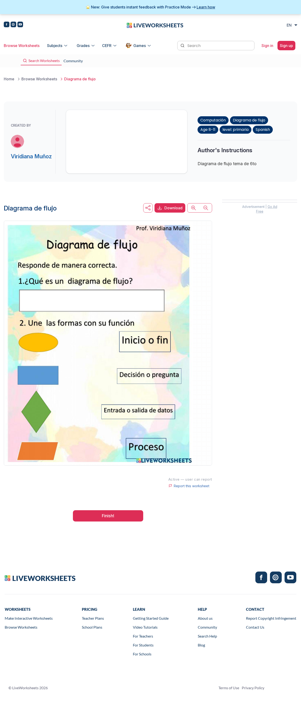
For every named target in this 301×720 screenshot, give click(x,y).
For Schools (142, 654)
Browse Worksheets (22, 45)
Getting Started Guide (151, 618)
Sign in (267, 45)
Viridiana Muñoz (31, 156)
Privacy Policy (253, 687)
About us (205, 618)
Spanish (263, 129)
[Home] (155, 25)
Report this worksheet (191, 486)
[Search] (183, 45)
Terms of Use (228, 687)
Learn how (206, 7)
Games (139, 45)
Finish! (108, 515)
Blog (201, 645)
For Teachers (143, 636)
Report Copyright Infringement (271, 618)
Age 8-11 (207, 129)
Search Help (207, 636)
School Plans (92, 627)
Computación (213, 120)
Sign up (286, 45)
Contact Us (255, 627)
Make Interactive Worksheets (29, 618)
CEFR (106, 45)
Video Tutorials (145, 627)
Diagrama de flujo (249, 120)
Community (207, 627)
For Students (143, 645)
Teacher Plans (93, 618)
